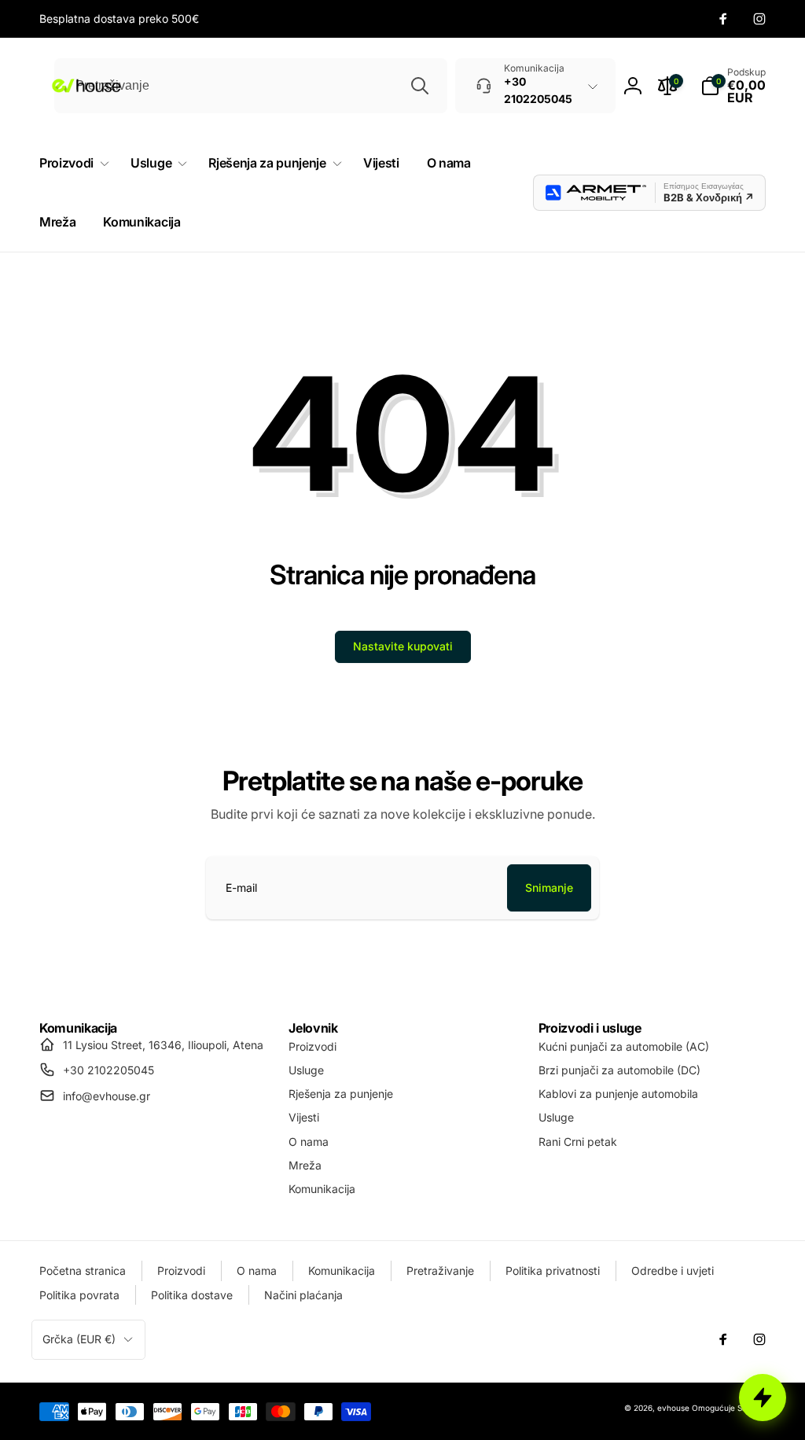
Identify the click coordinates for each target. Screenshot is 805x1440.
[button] (733, 86)
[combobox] (250, 85)
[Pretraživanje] (420, 85)
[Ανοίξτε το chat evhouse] (762, 1397)
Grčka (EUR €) (79, 1339)
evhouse (673, 1407)
